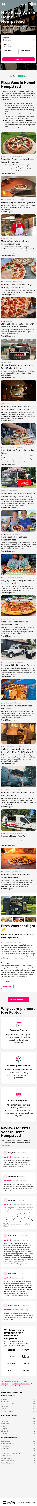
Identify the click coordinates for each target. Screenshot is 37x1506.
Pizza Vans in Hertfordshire (21, 1384)
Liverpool (4, 1429)
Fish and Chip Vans (7, 1463)
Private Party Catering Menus (10, 1453)
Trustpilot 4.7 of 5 (26, 1502)
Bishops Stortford (7, 1411)
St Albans (4, 1399)
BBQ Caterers (5, 1441)
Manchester (5, 1424)
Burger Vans (5, 1448)
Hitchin (3, 1409)
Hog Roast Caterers (7, 1443)
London (3, 1419)
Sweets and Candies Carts (9, 1460)
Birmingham (5, 1421)
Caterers (25, 1381)
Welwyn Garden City (7, 1404)
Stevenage (4, 1406)
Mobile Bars (5, 1446)
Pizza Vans (4, 1384)
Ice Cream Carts (6, 1458)
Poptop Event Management (10, 1381)
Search (24, 4)
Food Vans (4, 1451)
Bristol (3, 1426)
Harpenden (5, 1401)
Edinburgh (4, 1431)
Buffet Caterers (6, 1456)
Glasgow (4, 1433)
